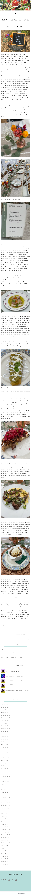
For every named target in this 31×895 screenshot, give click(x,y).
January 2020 (5, 832)
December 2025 (5, 704)
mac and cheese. (23, 89)
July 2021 (4, 784)
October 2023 (5, 739)
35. (2, 649)
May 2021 (4, 789)
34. (19, 671)
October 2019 (5, 840)
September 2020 (5, 811)
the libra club (23, 681)
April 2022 (4, 765)
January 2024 (5, 731)
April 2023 (4, 747)
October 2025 (5, 707)
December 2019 (5, 835)
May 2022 (4, 763)
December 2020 (5, 803)
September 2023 (5, 741)
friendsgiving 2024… (12, 690)
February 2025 (5, 712)
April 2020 (4, 824)
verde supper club (15, 26)
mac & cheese (25, 690)
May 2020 (4, 821)
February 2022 (5, 771)
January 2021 (5, 800)
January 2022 (5, 773)
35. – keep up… (10, 671)
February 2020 (5, 829)
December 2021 (5, 776)
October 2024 (5, 720)
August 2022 (5, 760)
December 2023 (5, 733)
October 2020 (5, 808)
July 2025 (4, 709)
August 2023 (5, 744)
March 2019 (4, 859)
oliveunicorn (10, 676)
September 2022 (5, 757)
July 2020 (4, 816)
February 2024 (5, 728)
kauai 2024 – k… (11, 681)
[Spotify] (15, 880)
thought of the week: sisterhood (11, 657)
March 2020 (4, 827)
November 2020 (5, 805)
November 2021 (5, 779)
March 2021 (4, 795)
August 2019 (5, 845)
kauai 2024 (4, 660)
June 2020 (4, 819)
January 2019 (5, 864)
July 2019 (4, 848)
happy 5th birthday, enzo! (9, 652)
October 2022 (5, 755)
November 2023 (5, 736)
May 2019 (4, 853)
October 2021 (5, 781)
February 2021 (5, 797)
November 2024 (5, 717)
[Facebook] (2, 880)
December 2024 (5, 715)
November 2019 (5, 837)
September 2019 (5, 843)
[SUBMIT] (28, 639)
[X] (9, 880)
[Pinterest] (12, 880)
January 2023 (5, 752)
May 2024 (4, 723)
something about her (7, 654)
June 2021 (4, 787)
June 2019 (4, 851)
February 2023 (5, 749)
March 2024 (4, 725)
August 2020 (5, 813)
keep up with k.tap (15, 4)
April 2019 (4, 856)
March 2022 (4, 768)
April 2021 (4, 792)
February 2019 (5, 861)
